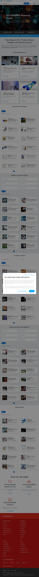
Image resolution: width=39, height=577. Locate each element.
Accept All (31, 291)
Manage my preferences (22, 291)
